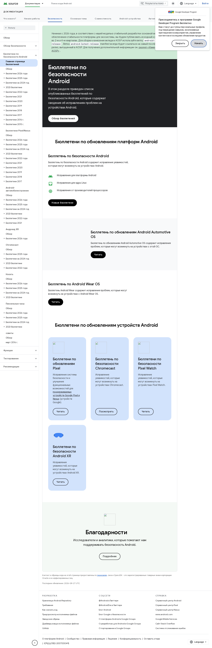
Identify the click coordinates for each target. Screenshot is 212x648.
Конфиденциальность (130, 639)
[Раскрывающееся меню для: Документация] (44, 3)
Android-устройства (130, 18)
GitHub (45, 628)
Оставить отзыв (152, 639)
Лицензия (112, 639)
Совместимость (103, 18)
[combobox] (153, 3)
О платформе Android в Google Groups (117, 619)
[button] (17, 46)
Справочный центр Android (168, 600)
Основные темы (78, 18)
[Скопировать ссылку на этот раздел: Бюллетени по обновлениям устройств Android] (162, 325)
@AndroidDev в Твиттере (110, 605)
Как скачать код (50, 609)
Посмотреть (106, 411)
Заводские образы (51, 619)
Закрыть (180, 43)
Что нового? (9, 18)
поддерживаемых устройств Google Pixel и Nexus (66, 395)
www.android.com (164, 614)
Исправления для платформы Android (76, 175)
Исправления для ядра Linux (72, 182)
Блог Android (105, 609)
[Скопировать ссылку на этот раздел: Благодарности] (131, 532)
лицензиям (102, 575)
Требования (47, 605)
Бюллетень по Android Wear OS (74, 284)
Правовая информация (93, 639)
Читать (98, 254)
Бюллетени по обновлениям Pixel (64, 364)
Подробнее (110, 556)
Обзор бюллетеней (63, 118)
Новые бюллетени (62, 202)
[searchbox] (19, 28)
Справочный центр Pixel (166, 605)
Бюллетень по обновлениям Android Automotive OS (130, 234)
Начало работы (32, 18)
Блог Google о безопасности (112, 614)
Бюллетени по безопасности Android (67, 74)
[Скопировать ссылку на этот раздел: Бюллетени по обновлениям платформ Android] (161, 142)
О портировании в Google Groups (114, 628)
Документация (32, 3)
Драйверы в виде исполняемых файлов (60, 623)
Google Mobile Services (166, 619)
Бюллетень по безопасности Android (78, 156)
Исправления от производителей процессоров (82, 190)
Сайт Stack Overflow (165, 623)
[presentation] (109, 142)
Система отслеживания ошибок (170, 628)
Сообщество (73, 639)
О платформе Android (53, 639)
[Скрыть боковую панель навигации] (35, 643)
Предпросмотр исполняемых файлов (59, 614)
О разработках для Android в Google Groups (120, 623)
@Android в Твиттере (108, 600)
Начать (199, 43)
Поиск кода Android (61, 3)
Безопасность (55, 18)
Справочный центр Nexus (167, 609)
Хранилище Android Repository (56, 600)
